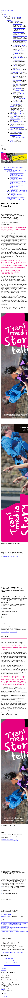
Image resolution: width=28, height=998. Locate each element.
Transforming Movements (16, 132)
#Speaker (18, 931)
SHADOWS (13, 107)
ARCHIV (9, 20)
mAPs (11, 124)
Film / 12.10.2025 (17, 88)
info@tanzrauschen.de (6, 914)
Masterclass (14, 190)
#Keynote (16, 927)
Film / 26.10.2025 (17, 101)
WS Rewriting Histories (18, 32)
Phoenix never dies (16, 194)
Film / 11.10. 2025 (17, 84)
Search (2, 152)
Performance (15, 183)
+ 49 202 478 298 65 (9, 958)
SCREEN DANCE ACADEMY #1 (17, 197)
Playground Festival (14, 116)
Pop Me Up (12, 141)
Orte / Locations (16, 69)
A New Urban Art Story (15, 111)
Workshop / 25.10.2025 (18, 93)
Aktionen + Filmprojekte (15, 135)
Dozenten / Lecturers (17, 185)
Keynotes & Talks (16, 187)
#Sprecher (5, 927)
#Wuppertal (12, 930)
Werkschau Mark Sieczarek (16, 72)
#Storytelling (15, 924)
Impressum (3, 970)
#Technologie (7, 930)
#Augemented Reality (9, 923)
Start (5, 14)
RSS (5, 167)
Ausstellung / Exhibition (17, 178)
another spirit (15, 199)
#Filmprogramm (8, 931)
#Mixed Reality (18, 923)
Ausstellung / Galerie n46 (19, 60)
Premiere (12, 140)
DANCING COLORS (15, 119)
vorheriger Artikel (5, 916)
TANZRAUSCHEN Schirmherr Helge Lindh (12, 952)
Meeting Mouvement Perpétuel (20, 36)
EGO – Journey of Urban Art (16, 121)
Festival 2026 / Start (17, 24)
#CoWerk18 (25, 922)
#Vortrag (22, 931)
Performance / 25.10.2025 (19, 98)
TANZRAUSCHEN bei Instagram (12, 965)
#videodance (9, 922)
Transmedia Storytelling (17, 173)
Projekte (5, 16)
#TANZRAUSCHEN (17, 922)
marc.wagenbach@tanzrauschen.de (9, 632)
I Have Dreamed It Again (16, 113)
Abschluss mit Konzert (18, 57)
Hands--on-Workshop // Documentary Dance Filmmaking (18, 52)
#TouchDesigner (8, 924)
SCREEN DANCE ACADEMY (17, 137)
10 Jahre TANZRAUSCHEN (17, 127)
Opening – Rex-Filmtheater (19, 28)
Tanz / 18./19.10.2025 (18, 90)
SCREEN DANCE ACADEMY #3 (17, 170)
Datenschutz (3, 968)
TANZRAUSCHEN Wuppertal (8, 5)
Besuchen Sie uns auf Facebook (11, 963)
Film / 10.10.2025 (17, 80)
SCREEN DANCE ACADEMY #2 (17, 191)
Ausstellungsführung (17, 104)
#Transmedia (11, 927)
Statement (15, 65)
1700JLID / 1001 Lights (15, 129)
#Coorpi (14, 931)
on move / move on (14, 21)
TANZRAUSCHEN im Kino (14, 17)
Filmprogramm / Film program (19, 181)
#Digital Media (7, 928)
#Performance (22, 927)
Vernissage (15, 76)
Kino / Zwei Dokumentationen (20, 40)
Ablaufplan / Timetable (17, 175)
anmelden (3, 989)
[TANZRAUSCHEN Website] (8, 10)
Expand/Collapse (8, 169)
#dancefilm (3, 922)
